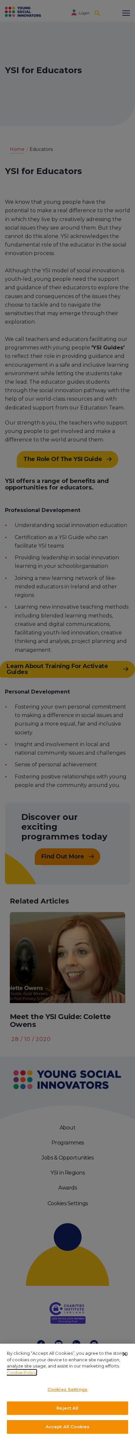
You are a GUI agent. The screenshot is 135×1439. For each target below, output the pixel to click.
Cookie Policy (21, 1372)
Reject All (67, 1408)
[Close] (124, 1354)
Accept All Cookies (67, 1426)
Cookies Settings (67, 1389)
